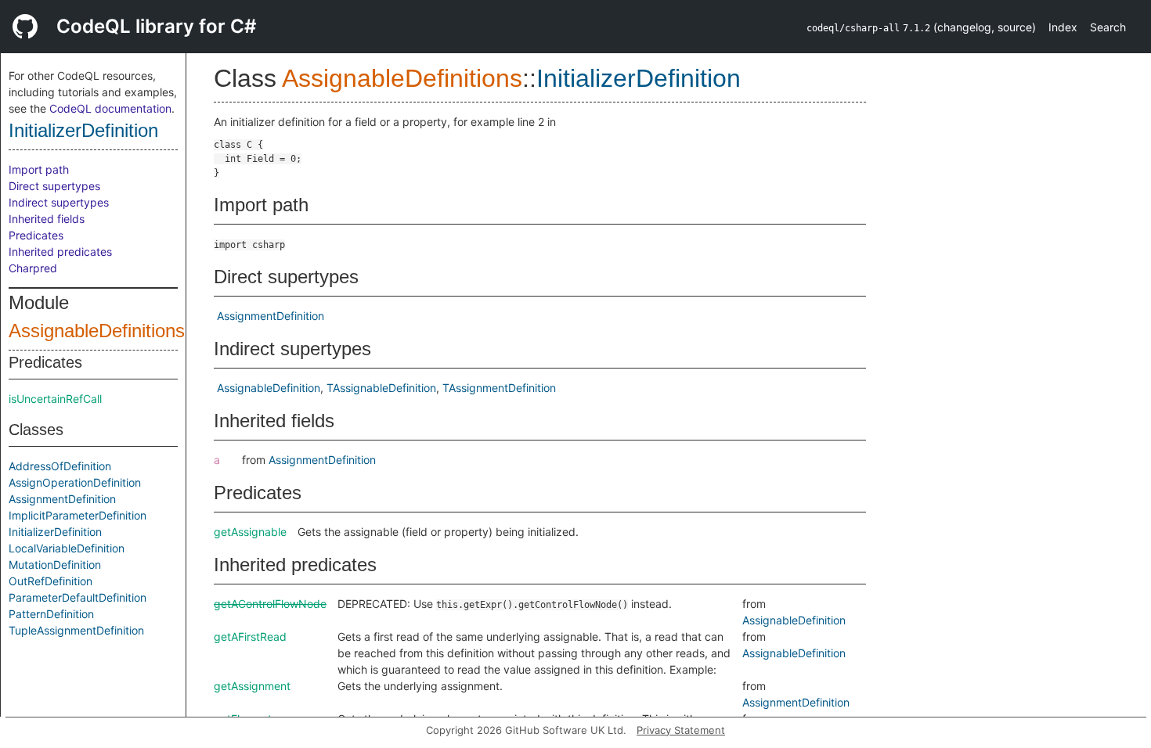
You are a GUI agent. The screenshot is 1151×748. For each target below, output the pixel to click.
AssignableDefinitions (97, 330)
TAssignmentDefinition (499, 387)
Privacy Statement (681, 730)
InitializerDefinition (83, 130)
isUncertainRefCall (55, 398)
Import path (39, 169)
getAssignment (252, 685)
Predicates (36, 235)
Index (1062, 27)
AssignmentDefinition (62, 498)
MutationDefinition (55, 564)
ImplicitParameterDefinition (77, 515)
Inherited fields (47, 218)
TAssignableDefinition (381, 387)
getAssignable (250, 531)
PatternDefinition (51, 613)
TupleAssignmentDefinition (76, 630)
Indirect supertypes (59, 202)
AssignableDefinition (268, 387)
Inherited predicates (60, 251)
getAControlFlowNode (270, 603)
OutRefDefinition (50, 581)
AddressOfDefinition (60, 466)
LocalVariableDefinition (66, 548)
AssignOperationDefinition (75, 482)
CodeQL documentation (110, 108)
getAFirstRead (250, 636)
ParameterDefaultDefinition (77, 597)
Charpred (33, 268)
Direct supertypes (54, 185)
